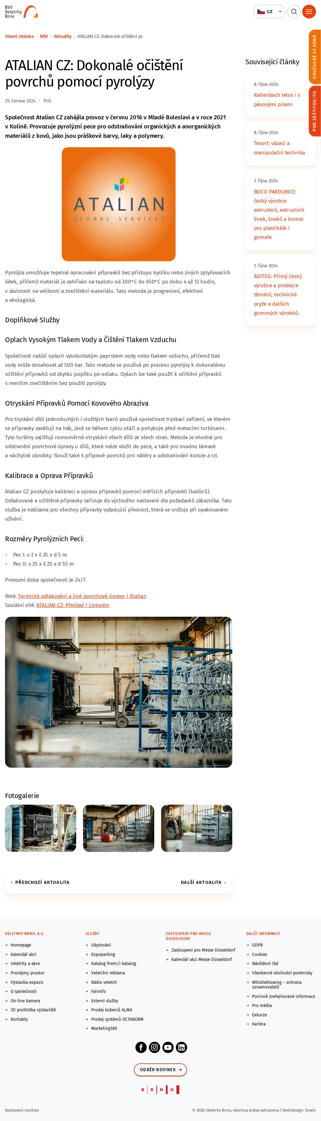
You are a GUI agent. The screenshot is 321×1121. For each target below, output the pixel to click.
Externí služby (104, 1001)
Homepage (21, 945)
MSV (44, 36)
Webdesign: (293, 1110)
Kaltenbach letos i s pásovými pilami (277, 99)
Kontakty (19, 1019)
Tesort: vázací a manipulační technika (279, 148)
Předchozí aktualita (42, 882)
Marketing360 (104, 1028)
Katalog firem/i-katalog (113, 963)
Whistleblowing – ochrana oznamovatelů (277, 985)
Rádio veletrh (104, 982)
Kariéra (259, 1024)
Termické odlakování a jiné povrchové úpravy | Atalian (82, 596)
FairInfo (98, 991)
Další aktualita (201, 882)
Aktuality (62, 36)
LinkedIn (181, 1047)
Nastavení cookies (22, 1110)
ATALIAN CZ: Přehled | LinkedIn (72, 605)
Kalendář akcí (23, 954)
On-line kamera (25, 1001)
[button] (269, 11)
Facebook (141, 1047)
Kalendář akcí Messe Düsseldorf (201, 959)
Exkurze (259, 1015)
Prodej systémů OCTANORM (117, 1019)
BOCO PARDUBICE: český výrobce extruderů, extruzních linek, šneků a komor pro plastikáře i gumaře (279, 215)
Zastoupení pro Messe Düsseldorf (203, 950)
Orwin (310, 1110)
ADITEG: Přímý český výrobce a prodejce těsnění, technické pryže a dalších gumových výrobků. (278, 294)
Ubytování (101, 945)
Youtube (168, 1047)
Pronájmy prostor (28, 973)
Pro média (262, 1005)
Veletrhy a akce (25, 963)
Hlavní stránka (19, 36)
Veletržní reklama (108, 973)
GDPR (257, 945)
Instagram (154, 1047)
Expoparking (103, 954)
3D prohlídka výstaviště (33, 1010)
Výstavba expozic (27, 982)
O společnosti (24, 991)
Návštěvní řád (265, 963)
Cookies (259, 954)
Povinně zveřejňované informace (283, 996)
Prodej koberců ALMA (111, 1010)
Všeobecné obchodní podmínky (282, 973)
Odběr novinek (158, 1069)
